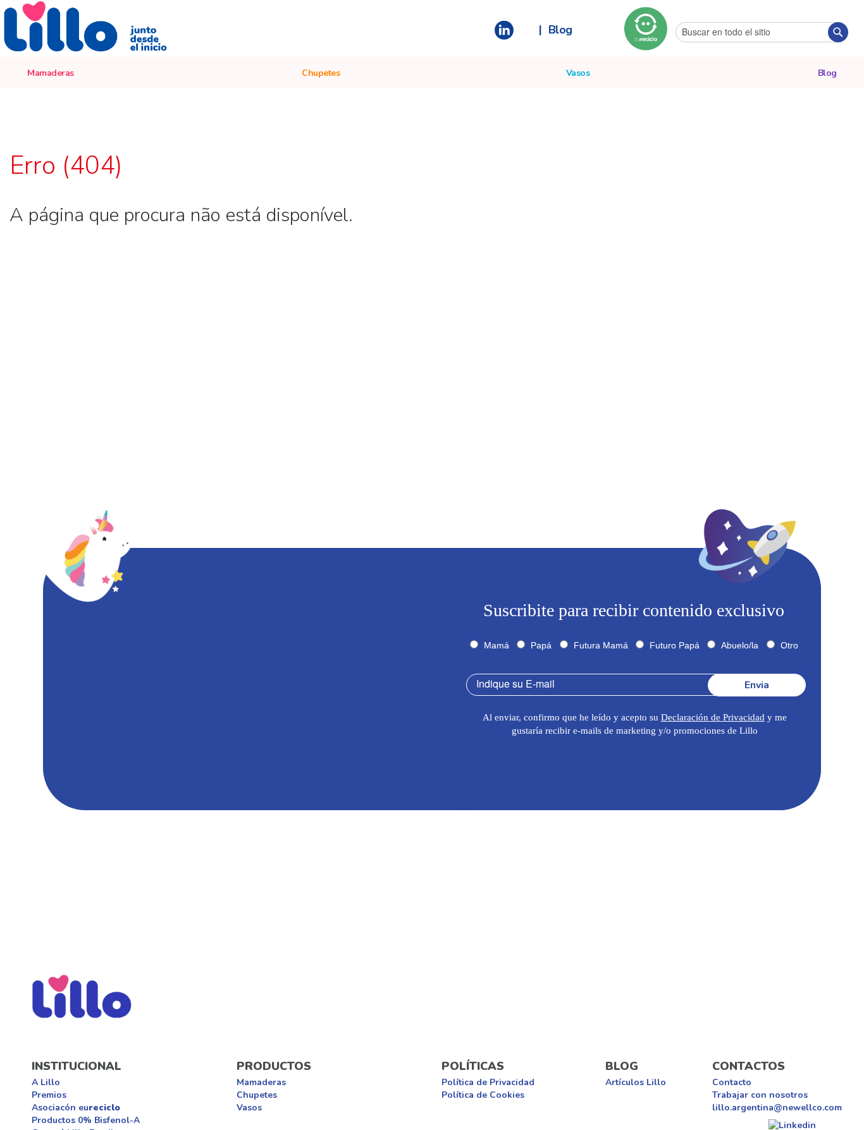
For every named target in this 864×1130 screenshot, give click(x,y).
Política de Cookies (482, 1095)
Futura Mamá (601, 645)
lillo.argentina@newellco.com (777, 1108)
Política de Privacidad (487, 1082)
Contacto (731, 1082)
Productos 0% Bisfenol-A (86, 1120)
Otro (789, 645)
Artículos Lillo (635, 1082)
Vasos (249, 1108)
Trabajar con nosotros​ (760, 1095)
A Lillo (46, 1082)
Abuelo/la (739, 645)
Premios (49, 1095)
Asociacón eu (76, 1108)
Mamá (496, 645)
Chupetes (257, 1095)
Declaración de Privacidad (713, 717)
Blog (560, 29)
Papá (541, 645)
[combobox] (762, 32)
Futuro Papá (675, 645)
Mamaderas (261, 1082)
